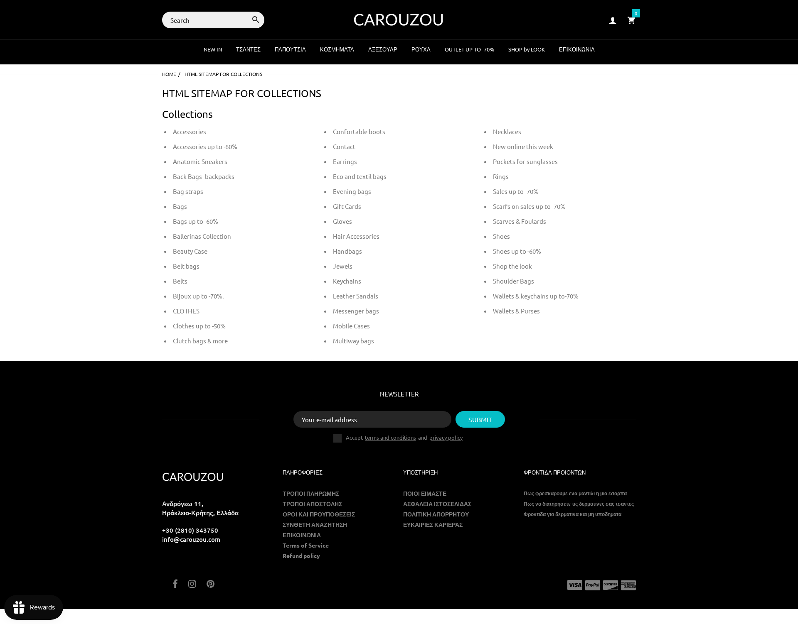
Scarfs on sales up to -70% (529, 206)
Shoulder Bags (513, 281)
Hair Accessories (356, 236)
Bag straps (188, 191)
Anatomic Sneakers (200, 161)
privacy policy (446, 437)
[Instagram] (192, 584)
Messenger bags (356, 311)
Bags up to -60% (195, 221)
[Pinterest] (210, 584)
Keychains (347, 281)
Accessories (189, 131)
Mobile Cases (351, 326)
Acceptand (404, 437)
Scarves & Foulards (519, 221)
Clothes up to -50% (199, 326)
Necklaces (507, 131)
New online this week (523, 146)
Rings (501, 176)
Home (169, 74)
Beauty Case (190, 251)
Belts (180, 281)
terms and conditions (390, 437)
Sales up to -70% (516, 191)
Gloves (342, 221)
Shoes (501, 236)
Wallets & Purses (516, 311)
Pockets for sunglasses (525, 161)
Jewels (342, 266)
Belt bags (186, 266)
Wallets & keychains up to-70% (536, 296)
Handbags (347, 251)
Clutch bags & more (200, 341)
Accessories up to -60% (205, 146)
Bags (180, 206)
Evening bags (352, 191)
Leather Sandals (355, 296)
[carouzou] (399, 19)
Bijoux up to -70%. (198, 296)
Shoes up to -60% (517, 251)
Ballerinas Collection (202, 236)
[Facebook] (175, 584)
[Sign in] (612, 20)
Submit (480, 419)
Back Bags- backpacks (203, 176)
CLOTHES (186, 311)
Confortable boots (359, 131)
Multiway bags (353, 341)
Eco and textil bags (360, 176)
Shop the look (512, 266)
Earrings (345, 161)
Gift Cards (347, 206)
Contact (344, 146)
